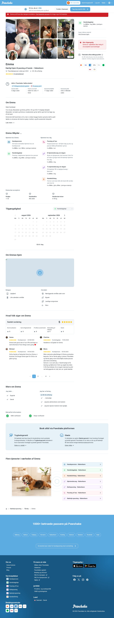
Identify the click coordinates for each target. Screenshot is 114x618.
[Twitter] (79, 579)
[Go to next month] (64, 215)
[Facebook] (74, 579)
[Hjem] (6, 508)
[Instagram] (83, 579)
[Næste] (49, 376)
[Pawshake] (7, 3)
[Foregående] (30, 376)
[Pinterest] (87, 579)
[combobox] (63, 209)
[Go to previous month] (15, 215)
